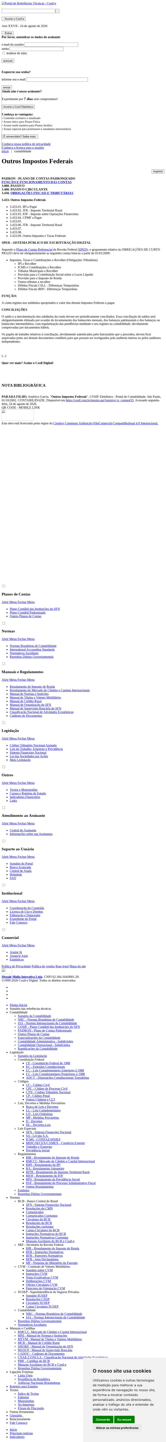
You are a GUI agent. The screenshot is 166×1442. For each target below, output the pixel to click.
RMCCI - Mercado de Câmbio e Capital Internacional (60, 1161)
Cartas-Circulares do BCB (43, 1230)
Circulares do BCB (38, 1219)
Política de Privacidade (16, 966)
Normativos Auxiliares (24, 653)
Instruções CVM (36, 1274)
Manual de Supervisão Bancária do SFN (35, 708)
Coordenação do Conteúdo (27, 908)
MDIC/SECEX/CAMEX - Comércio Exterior (55, 1143)
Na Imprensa (26, 1404)
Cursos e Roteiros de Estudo (28, 793)
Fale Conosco (18, 922)
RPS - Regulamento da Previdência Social (53, 1179)
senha (5, 48)
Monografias (26, 1401)
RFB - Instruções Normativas (44, 1252)
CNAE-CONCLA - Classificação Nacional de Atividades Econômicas (63, 1357)
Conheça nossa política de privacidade (26, 144)
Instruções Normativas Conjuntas (47, 1237)
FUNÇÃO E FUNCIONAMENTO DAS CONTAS (37, 182)
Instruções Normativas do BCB (46, 1234)
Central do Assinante (23, 830)
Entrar (7, 33)
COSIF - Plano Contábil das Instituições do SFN (49, 1027)
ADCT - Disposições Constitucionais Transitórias (57, 1077)
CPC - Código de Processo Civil (46, 1088)
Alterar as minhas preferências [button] (117, 1427)
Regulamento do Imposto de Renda (32, 686)
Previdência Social (38, 1150)
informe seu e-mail (13, 79)
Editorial (23, 1397)
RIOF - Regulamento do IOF (44, 1175)
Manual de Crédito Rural (26, 701)
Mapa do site (77, 966)
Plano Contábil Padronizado (28, 612)
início (5, 151)
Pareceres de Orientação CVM (45, 1288)
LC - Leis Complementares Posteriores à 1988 (55, 1074)
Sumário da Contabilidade (34, 1016)
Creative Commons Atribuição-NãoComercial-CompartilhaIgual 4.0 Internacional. (105, 423)
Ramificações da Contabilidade (37, 1048)
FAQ (13, 878)
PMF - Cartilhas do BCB (34, 1361)
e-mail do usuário (13, 44)
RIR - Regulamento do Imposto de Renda (52, 1157)
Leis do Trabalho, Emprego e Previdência (36, 749)
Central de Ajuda (20, 871)
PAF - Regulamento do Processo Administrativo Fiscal (61, 1183)
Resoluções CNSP (38, 1299)
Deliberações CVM (38, 1281)
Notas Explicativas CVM (42, 1277)
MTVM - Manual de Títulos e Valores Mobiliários (50, 1339)
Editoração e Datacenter (25, 915)
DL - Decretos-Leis (38, 1125)
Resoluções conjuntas (39, 1226)
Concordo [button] (103, 1419)
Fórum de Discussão (31, 1408)
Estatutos (23, 1190)
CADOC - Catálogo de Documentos (41, 1353)
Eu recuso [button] (124, 1419)
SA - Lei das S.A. (37, 1135)
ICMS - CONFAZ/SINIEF (43, 1139)
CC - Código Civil (38, 1085)
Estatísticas (17, 959)
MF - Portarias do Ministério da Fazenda (52, 1263)
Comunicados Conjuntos (41, 1215)
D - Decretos (34, 1121)
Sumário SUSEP (36, 1295)
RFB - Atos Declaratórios (42, 1259)
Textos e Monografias (23, 789)
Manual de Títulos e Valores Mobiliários (35, 697)
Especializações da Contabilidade (39, 1037)
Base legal (62, 966)
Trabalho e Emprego (39, 1146)
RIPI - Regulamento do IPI (43, 1165)
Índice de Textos (28, 1393)
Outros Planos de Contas (25, 616)
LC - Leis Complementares (43, 1110)
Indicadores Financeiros (25, 797)
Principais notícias (21, 1433)
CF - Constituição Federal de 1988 (48, 1063)
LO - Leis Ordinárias (39, 1114)
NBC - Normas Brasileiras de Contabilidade (46, 1019)
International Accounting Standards (32, 649)
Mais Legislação (20, 760)
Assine (13, 18)
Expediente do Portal (23, 919)
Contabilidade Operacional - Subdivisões (44, 1045)
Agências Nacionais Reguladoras (39, 1382)
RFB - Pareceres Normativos (44, 1255)
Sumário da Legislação (32, 1056)
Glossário (16, 1415)
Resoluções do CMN (39, 1208)
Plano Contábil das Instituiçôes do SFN (35, 609)
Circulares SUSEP (38, 1303)
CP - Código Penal (38, 1096)
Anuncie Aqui (19, 955)
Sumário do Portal (21, 863)
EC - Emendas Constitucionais (45, 1066)
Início (13, 1429)
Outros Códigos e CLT (40, 1099)
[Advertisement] (18, 493)
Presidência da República (34, 1379)
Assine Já (16, 952)
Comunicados (35, 1212)
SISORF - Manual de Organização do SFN (45, 1346)
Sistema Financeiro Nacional (28, 752)
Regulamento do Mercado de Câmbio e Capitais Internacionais (50, 690)
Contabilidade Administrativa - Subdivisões (45, 1041)
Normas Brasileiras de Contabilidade (33, 646)
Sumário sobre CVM (39, 1270)
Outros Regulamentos (40, 1186)
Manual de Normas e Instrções (29, 694)
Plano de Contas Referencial (34, 249)
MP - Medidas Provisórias (42, 1117)
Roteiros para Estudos (24, 1386)
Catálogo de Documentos (26, 715)
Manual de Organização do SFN (30, 704)
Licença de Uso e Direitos (26, 911)
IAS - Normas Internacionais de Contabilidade (47, 1023)
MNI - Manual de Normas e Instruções (42, 1335)
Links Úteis (25, 1375)
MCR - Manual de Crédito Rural (39, 1343)
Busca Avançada (20, 867)
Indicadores (17, 1437)
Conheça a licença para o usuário (23, 147)
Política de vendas (43, 966)
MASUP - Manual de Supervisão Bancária (45, 1350)
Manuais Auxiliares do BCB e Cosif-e (50, 1241)
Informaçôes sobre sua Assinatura (31, 834)
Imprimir (158, 171)
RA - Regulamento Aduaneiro (45, 1168)
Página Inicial (18, 1005)
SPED (83, 249)
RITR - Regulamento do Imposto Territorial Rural (57, 1172)
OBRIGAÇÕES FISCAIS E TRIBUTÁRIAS (42, 193)
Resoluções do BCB (39, 1223)
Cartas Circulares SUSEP (42, 1306)
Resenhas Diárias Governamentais (31, 656)
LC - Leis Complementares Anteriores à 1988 (55, 1070)
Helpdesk (16, 874)
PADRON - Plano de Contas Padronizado (45, 1030)
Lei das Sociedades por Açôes (29, 756)
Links (13, 800)
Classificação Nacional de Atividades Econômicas (41, 712)
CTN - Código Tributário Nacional (48, 1092)
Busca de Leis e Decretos (42, 1106)
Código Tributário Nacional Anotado (33, 745)
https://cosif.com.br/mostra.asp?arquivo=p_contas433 (100, 400)
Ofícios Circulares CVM (41, 1284)
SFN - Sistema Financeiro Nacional (48, 1132)
